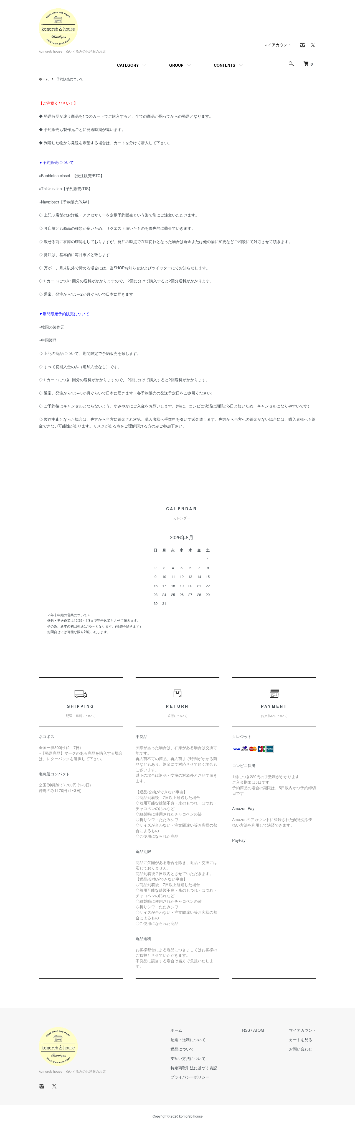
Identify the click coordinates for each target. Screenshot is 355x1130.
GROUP (176, 65)
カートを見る (300, 1039)
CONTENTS (224, 65)
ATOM (258, 1030)
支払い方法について (188, 1058)
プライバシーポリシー (190, 1077)
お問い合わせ (300, 1049)
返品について (182, 1049)
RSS (246, 1030)
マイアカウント (277, 44)
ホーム (44, 78)
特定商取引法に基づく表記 (194, 1067)
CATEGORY (128, 65)
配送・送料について (188, 1039)
